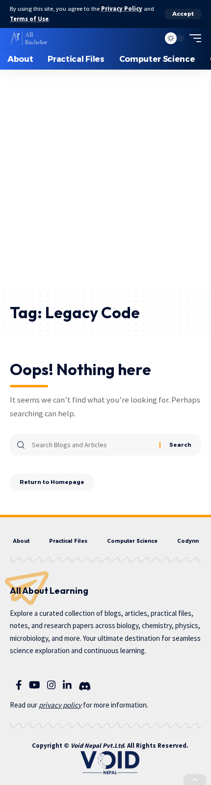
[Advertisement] (105, 180)
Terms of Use (29, 19)
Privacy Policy (121, 8)
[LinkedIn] (67, 685)
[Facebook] (19, 685)
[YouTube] (35, 685)
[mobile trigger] (193, 38)
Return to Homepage (52, 482)
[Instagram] (51, 685)
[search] (149, 38)
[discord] (84, 686)
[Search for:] (92, 445)
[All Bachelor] (29, 38)
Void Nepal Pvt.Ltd (97, 745)
